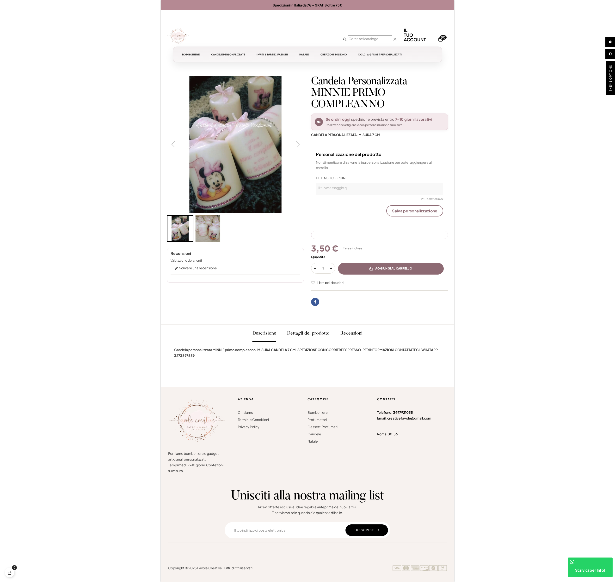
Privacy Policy (248, 427)
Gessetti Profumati (323, 427)
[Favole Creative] (178, 35)
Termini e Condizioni (253, 419)
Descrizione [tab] (264, 333)
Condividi (315, 302)
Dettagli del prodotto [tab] (308, 333)
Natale (313, 441)
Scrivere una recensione (195, 268)
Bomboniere (318, 412)
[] (9, 572)
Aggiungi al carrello (393, 268)
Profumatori (317, 419)
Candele (314, 434)
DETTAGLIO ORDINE (332, 178)
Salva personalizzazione (414, 210)
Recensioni (351, 333)
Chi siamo (245, 412)
